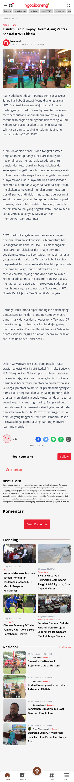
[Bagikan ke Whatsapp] (61, 440)
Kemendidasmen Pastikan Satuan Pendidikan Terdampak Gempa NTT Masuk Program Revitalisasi (19, 582)
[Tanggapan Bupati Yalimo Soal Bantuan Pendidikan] (14, 710)
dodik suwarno (22, 457)
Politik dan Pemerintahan (49, 619)
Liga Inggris (8, 622)
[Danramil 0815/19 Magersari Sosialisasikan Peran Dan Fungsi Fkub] (14, 734)
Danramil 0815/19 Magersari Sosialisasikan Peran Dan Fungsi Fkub (47, 737)
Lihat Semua (65, 647)
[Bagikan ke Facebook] (38, 440)
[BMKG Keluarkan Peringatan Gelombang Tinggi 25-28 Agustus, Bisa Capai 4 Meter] (54, 554)
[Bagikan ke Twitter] (46, 440)
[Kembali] (5, 5)
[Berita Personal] (37, 771)
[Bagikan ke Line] (54, 440)
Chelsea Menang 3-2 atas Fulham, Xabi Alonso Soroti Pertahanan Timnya (19, 629)
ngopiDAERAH (20, 11)
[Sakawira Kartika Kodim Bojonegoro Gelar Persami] (14, 662)
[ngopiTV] (11, 5)
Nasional (33, 11)
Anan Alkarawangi (41, 729)
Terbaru (7, 11)
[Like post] (7, 439)
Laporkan (16, 470)
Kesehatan (59, 11)
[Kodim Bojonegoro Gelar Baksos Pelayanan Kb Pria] (14, 686)
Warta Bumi (43, 572)
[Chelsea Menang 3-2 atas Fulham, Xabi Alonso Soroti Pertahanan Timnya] (19, 604)
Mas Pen (36, 657)
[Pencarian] (68, 5)
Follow (64, 457)
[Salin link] (68, 440)
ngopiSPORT (46, 11)
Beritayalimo (38, 705)
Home (5, 18)
